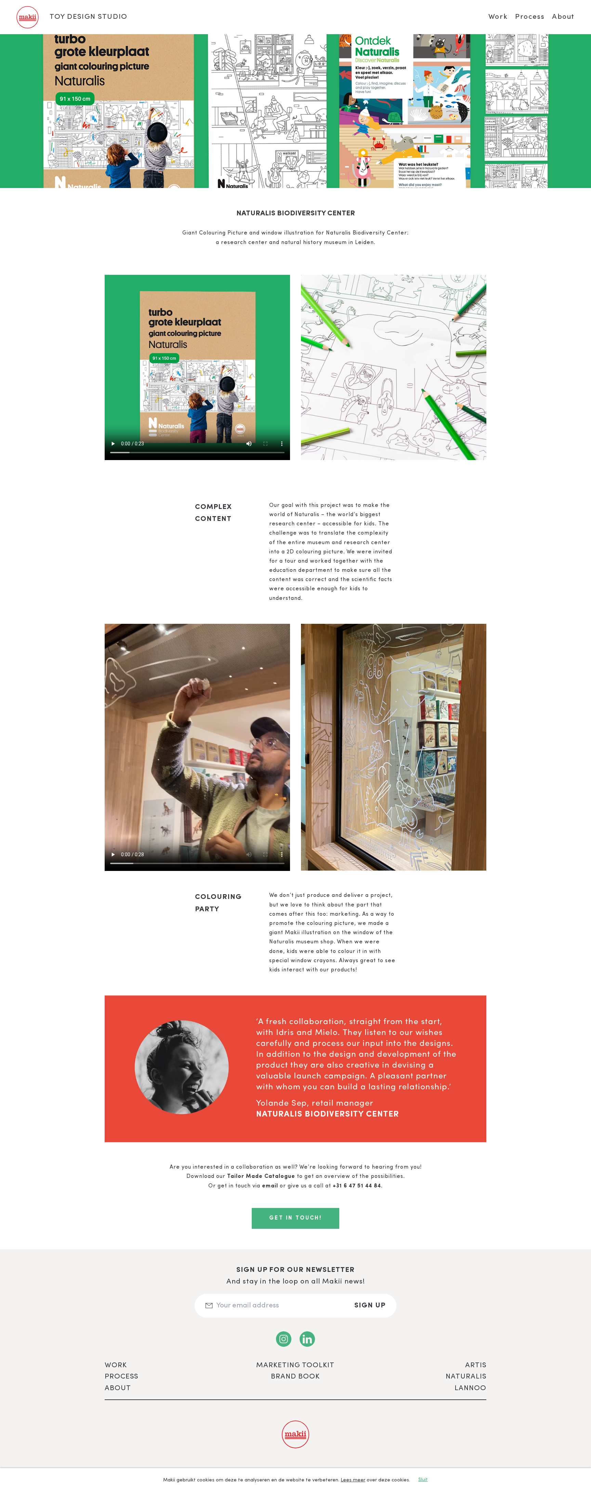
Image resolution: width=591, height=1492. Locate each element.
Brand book (295, 1376)
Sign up (369, 1305)
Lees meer (353, 1480)
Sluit (423, 1479)
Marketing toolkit (295, 1365)
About (563, 17)
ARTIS (475, 1365)
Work (498, 17)
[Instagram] (283, 1339)
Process (529, 17)
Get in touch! (295, 1218)
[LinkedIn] (307, 1339)
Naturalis (466, 1376)
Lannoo (470, 1388)
